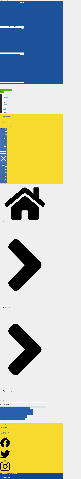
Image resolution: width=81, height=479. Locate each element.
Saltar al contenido (4, 0)
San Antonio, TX (6, 104)
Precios (4, 118)
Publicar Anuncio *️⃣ (6, 116)
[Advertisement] (20, 396)
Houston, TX (6, 132)
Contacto (4, 117)
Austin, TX (6, 142)
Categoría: (2, 400)
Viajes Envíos (7, 307)
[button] (3, 155)
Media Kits (5, 427)
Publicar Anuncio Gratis (6, 432)
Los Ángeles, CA (6, 111)
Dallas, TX (6, 135)
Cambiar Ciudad (4, 129)
